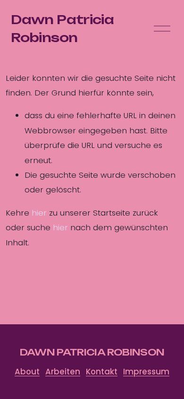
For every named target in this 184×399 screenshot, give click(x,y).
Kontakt (101, 372)
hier (39, 212)
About (27, 372)
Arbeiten (62, 372)
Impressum (146, 372)
